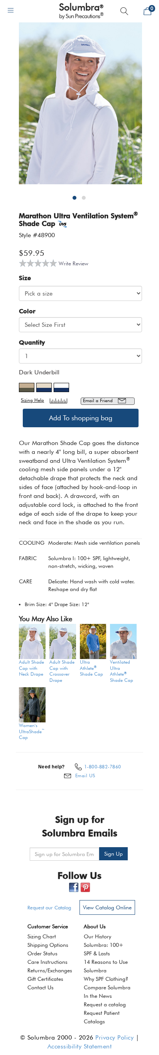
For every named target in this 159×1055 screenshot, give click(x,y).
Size (25, 278)
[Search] (124, 11)
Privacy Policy (114, 1037)
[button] (76, 201)
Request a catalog (105, 1004)
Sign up (113, 854)
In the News (98, 996)
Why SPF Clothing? (106, 979)
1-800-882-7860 (102, 767)
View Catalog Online (107, 907)
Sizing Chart (41, 936)
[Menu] (11, 10)
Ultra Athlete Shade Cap (91, 668)
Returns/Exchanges (49, 970)
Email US (85, 775)
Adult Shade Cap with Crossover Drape (61, 671)
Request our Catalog (49, 907)
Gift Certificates (45, 979)
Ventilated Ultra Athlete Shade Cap (121, 671)
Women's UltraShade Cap (32, 731)
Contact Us (40, 987)
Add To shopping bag (80, 418)
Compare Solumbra (107, 987)
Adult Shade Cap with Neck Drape (31, 668)
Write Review (73, 263)
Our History (97, 936)
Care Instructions (47, 962)
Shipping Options (47, 945)
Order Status (42, 953)
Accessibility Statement (79, 1046)
